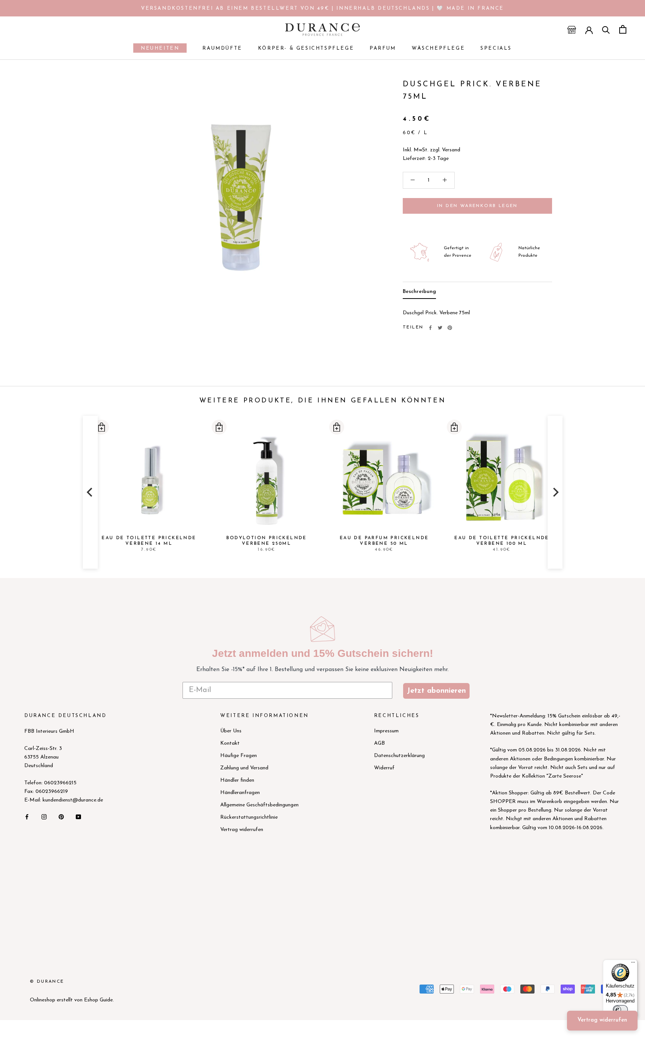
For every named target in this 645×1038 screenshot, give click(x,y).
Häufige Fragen (238, 756)
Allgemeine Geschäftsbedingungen (259, 805)
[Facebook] (430, 327)
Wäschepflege (438, 48)
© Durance (47, 981)
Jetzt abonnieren (436, 691)
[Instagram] (44, 816)
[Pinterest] (450, 327)
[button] (101, 427)
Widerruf (384, 768)
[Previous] (90, 492)
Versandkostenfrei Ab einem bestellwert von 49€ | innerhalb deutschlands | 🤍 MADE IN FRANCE (322, 8)
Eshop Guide (98, 1000)
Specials (496, 48)
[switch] (620, 1009)
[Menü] (633, 964)
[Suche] (606, 29)
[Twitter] (440, 327)
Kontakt (230, 743)
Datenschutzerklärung (399, 756)
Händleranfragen (240, 793)
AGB (379, 743)
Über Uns (231, 731)
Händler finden (237, 780)
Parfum (383, 48)
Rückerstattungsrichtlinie (249, 817)
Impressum (386, 731)
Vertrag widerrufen (241, 829)
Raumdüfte (222, 48)
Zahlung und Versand (244, 768)
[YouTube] (78, 816)
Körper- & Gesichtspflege (306, 48)
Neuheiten (156, 49)
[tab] (419, 293)
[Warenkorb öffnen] (622, 29)
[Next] (555, 492)
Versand (451, 150)
